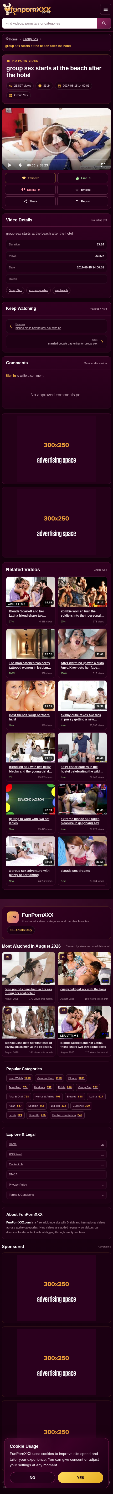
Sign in (11, 376)
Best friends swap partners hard (29, 717)
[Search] (104, 23)
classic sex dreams (75, 871)
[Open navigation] (105, 9)
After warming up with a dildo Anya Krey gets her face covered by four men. (82, 665)
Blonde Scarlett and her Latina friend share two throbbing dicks (26, 613)
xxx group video (38, 290)
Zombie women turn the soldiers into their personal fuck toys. (81, 613)
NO (32, 1478)
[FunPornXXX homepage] (50, 9)
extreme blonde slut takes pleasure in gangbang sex (80, 821)
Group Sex (30, 39)
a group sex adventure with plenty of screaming (29, 873)
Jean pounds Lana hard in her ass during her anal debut (28, 991)
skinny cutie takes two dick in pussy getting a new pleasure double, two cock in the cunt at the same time (82, 717)
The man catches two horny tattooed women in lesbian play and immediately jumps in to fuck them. (30, 665)
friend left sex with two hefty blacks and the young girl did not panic (30, 769)
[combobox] (49, 23)
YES (80, 1478)
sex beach (61, 290)
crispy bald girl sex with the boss (83, 989)
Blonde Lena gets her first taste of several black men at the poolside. (28, 1044)
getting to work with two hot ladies (29, 821)
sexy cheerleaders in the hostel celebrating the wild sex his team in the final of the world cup (80, 769)
